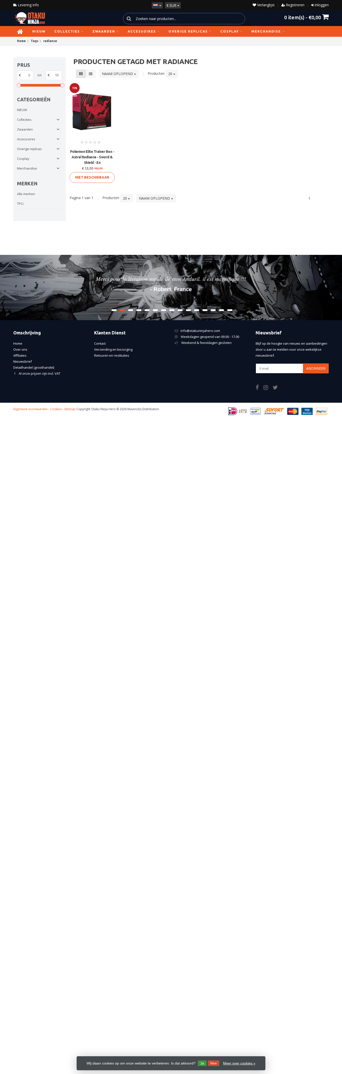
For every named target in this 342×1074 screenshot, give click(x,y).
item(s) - (302, 17)
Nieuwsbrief (22, 361)
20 (170, 73)
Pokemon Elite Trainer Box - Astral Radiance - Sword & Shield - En (92, 157)
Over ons (20, 349)
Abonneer (315, 368)
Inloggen (322, 5)
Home (17, 343)
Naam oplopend (118, 73)
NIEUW (39, 31)
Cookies (56, 409)
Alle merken (26, 194)
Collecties (67, 31)
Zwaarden (103, 31)
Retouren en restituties (111, 355)
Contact (100, 343)
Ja (202, 1063)
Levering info (28, 5)
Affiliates (20, 355)
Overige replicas (188, 31)
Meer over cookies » (239, 1063)
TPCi (20, 203)
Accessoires (142, 31)
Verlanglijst (265, 5)
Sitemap (70, 409)
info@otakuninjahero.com (200, 330)
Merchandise (266, 31)
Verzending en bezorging (113, 349)
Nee (213, 1063)
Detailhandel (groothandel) (33, 367)
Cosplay (229, 31)
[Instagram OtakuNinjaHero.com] (268, 388)
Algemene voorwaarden (30, 409)
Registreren (295, 5)
